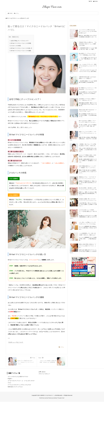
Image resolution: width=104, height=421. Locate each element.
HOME (10, 13)
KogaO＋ (10, 378)
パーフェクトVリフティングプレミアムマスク (19, 384)
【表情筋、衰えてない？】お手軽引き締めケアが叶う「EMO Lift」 (87, 144)
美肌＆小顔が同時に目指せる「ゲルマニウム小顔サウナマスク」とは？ (87, 245)
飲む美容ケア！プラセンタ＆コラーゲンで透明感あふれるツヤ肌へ (87, 54)
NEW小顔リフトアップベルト (15, 386)
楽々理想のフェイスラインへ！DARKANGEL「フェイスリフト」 (88, 88)
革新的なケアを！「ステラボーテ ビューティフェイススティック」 (87, 177)
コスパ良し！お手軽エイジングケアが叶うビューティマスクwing (87, 223)
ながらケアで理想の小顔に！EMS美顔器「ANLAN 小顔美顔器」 (87, 155)
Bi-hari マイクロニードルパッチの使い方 (21, 48)
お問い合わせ (42, 371)
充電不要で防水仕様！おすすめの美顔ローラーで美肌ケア (87, 77)
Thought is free (61, 398)
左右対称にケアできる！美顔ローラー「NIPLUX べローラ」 (87, 99)
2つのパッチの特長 (15, 45)
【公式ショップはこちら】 (15, 342)
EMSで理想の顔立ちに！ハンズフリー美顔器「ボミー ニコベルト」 (87, 166)
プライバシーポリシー (44, 374)
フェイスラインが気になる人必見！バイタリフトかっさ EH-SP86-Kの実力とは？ (88, 31)
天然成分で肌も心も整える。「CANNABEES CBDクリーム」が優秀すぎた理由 (87, 43)
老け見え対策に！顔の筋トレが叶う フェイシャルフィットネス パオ (88, 188)
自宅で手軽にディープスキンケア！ (19, 40)
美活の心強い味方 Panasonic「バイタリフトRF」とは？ (87, 110)
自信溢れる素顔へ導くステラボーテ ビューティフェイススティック (87, 199)
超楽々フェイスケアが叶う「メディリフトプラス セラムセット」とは (87, 133)
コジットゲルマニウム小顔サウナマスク (18, 376)
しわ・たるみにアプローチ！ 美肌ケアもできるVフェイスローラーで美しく (88, 66)
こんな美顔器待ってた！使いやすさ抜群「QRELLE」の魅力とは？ (87, 234)
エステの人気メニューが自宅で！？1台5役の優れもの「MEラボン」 (88, 211)
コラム (17, 13)
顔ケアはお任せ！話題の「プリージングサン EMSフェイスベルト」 (87, 121)
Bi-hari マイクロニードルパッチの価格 (20, 50)
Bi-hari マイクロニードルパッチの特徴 (20, 43)
